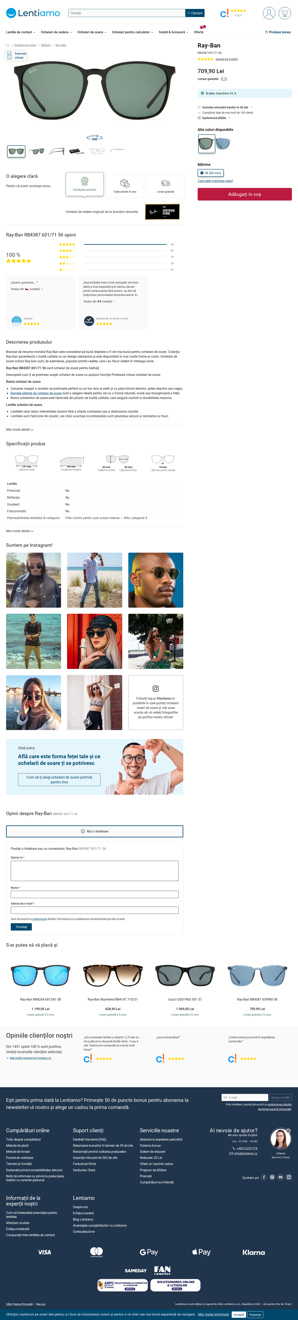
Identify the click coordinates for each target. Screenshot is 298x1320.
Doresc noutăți (280, 1097)
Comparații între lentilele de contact (30, 1235)
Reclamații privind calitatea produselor (99, 1151)
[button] (16, 151)
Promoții (146, 1176)
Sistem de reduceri (152, 1151)
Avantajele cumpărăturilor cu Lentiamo (100, 1225)
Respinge (255, 1315)
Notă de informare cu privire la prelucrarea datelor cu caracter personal (35, 1178)
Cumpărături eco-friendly (157, 1182)
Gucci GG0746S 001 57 (185, 999)
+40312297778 (247, 1148)
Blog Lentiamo (83, 1219)
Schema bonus (150, 1145)
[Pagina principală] (7, 45)
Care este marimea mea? (215, 181)
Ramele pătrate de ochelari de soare (36, 393)
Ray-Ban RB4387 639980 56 (257, 999)
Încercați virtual (20, 55)
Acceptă (239, 1315)
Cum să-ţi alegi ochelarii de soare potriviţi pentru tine (59, 780)
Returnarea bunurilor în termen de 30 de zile (103, 1145)
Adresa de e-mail (22, 903)
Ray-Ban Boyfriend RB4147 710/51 (113, 999)
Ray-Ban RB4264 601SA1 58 (40, 999)
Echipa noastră (83, 1213)
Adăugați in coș (244, 194)
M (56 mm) (213, 173)
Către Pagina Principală (19, 1304)
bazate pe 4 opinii (227, 59)
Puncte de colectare (19, 1157)
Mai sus (40, 1304)
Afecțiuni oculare (17, 1223)
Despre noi (80, 1207)
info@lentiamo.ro (245, 1153)
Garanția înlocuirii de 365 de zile (95, 1157)
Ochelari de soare (25, 45)
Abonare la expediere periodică (161, 1139)
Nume (15, 888)
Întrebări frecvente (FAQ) (89, 1139)
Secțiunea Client (84, 1170)
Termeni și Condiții (19, 1163)
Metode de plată (17, 1145)
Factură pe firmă (84, 1163)
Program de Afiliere (153, 1170)
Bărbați (45, 45)
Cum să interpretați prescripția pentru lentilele (31, 1214)
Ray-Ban (61, 45)
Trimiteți (21, 927)
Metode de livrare (18, 1151)
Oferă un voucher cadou (156, 1163)
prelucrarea (39, 919)
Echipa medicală (17, 1229)
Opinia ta (17, 857)
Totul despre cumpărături (23, 1139)
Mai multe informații (213, 1314)
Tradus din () (25, 289)
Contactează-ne (84, 1231)
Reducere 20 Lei (151, 1157)
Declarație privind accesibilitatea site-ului (34, 1170)
